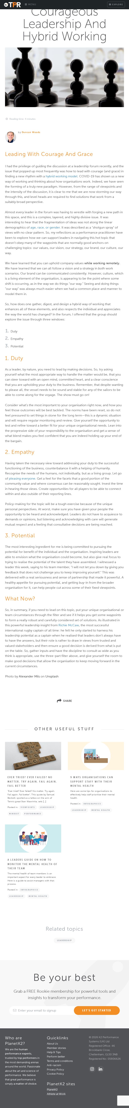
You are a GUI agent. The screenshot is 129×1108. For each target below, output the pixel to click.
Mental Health (101, 810)
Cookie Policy (55, 1073)
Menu (31, 4)
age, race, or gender (45, 227)
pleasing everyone (22, 478)
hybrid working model (61, 176)
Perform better (56, 1056)
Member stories (56, 1048)
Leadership (47, 807)
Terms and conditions (60, 1061)
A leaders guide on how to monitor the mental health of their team (33, 864)
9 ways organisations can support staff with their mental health (91, 781)
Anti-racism (54, 1065)
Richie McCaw (68, 625)
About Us (52, 1043)
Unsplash (51, 676)
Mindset (14, 814)
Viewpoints (28, 807)
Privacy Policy (55, 1069)
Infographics (92, 804)
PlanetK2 (52, 1089)
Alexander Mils (29, 676)
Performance (32, 814)
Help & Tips (54, 1052)
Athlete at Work (56, 1094)
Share (67, 701)
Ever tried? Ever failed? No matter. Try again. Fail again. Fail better (32, 781)
